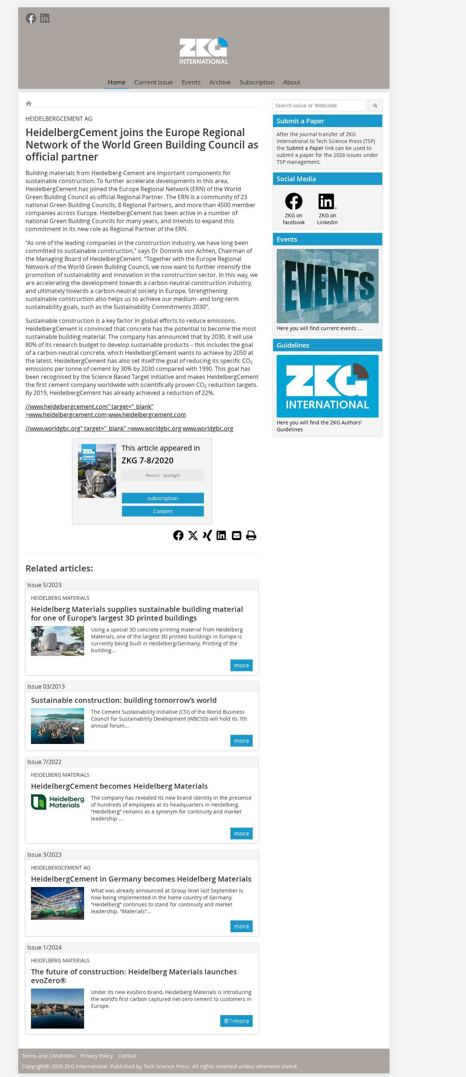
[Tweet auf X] (193, 538)
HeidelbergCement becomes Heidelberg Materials (119, 786)
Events (191, 82)
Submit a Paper (305, 147)
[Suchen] (375, 105)
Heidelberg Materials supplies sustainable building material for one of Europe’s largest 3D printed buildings (137, 613)
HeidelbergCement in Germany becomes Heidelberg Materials (141, 879)
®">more (236, 1021)
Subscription (257, 82)
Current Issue (153, 82)
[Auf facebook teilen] (178, 538)
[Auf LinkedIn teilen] (222, 538)
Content (163, 511)
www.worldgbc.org (208, 428)
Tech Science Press (166, 1066)
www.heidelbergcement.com (147, 415)
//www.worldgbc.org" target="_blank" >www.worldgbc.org (103, 428)
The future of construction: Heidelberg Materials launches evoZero (134, 976)
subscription (162, 498)
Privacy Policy (96, 1055)
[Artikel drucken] (251, 535)
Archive (220, 82)
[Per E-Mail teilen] (236, 535)
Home (117, 82)
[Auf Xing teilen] (207, 538)
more (241, 665)
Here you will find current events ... (319, 328)
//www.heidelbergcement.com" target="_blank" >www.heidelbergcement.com (89, 411)
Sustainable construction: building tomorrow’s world (124, 700)
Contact (127, 1055)
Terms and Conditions (48, 1055)
